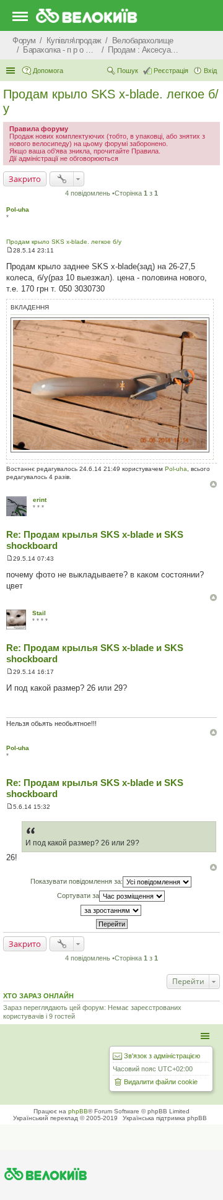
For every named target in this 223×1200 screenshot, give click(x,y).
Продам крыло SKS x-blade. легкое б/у (63, 241)
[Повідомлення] (9, 250)
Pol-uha (17, 209)
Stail (39, 613)
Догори (213, 484)
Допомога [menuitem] (48, 70)
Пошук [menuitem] (127, 70)
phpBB (78, 1111)
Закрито (25, 178)
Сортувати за (78, 895)
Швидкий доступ (11, 70)
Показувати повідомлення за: (76, 881)
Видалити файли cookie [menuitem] (161, 1082)
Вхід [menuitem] (210, 70)
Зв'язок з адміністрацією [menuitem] (162, 1056)
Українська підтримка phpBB (165, 1118)
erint (39, 499)
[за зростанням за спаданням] (111, 910)
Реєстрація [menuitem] (171, 70)
